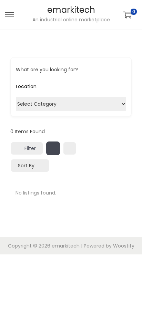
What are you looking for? (47, 69)
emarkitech (71, 9)
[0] (127, 15)
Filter (30, 148)
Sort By (26, 165)
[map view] (70, 148)
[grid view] (53, 148)
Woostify (123, 245)
